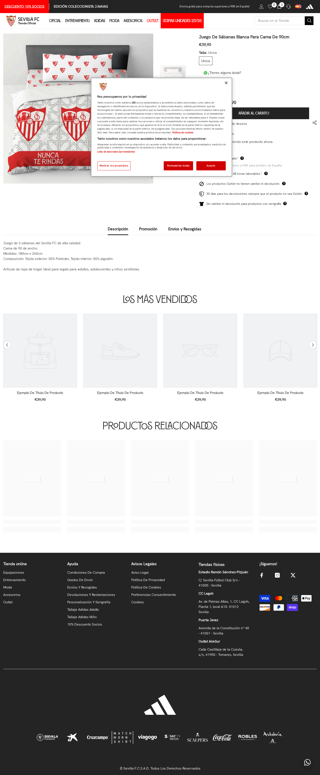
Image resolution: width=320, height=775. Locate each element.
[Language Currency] (298, 6)
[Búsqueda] (284, 20)
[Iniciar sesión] (261, 6)
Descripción (118, 228)
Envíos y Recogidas (184, 228)
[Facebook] (261, 575)
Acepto (211, 165)
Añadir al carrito (254, 113)
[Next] (313, 345)
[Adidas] (309, 6)
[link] (40, 393)
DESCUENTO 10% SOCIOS (24, 6)
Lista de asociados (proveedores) (116, 151)
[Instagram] (277, 575)
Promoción (148, 228)
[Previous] (7, 345)
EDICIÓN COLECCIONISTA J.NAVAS (81, 6)
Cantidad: (206, 83)
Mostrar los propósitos (114, 165)
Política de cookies (182, 132)
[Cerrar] (226, 83)
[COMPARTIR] (313, 122)
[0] (270, 6)
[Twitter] (293, 575)
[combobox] (280, 20)
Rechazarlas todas (178, 165)
